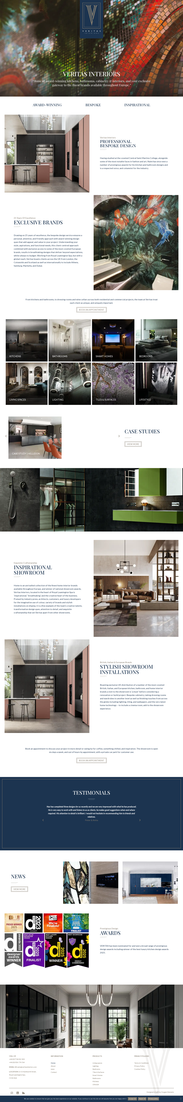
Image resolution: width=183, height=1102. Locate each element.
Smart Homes (98, 1075)
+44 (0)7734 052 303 (17, 1059)
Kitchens (96, 1081)
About (53, 1066)
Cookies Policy (139, 1069)
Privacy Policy (139, 1066)
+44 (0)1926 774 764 (17, 1062)
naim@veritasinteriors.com (27, 1067)
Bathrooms (97, 1078)
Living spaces (97, 1063)
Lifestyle (96, 1084)
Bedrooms (96, 1069)
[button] (6, 436)
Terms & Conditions (141, 1063)
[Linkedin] (17, 1093)
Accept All (132, 1099)
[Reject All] (180, 1098)
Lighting (95, 1066)
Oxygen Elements (167, 1092)
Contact (54, 1072)
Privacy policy (153, 1099)
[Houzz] (23, 1093)
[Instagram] (11, 1093)
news (53, 1069)
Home (53, 1063)
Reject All (142, 1099)
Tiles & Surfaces (98, 1072)
